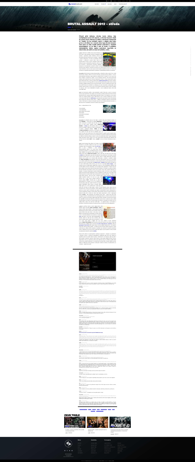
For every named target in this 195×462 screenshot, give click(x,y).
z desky (85, 125)
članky (79, 445)
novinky (79, 443)
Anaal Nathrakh (103, 409)
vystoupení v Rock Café (84, 225)
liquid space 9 (107, 443)
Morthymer (120, 448)
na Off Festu (97, 146)
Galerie (110, 4)
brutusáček (74, 29)
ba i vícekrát (109, 223)
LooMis (69, 29)
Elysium (119, 443)
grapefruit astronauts (109, 447)
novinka (94, 230)
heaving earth (107, 448)
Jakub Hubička (101, 460)
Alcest (109, 409)
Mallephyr (106, 452)
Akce (115, 4)
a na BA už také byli (101, 223)
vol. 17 (90, 409)
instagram (80, 452)
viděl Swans (93, 98)
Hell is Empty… (110, 163)
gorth (71, 29)
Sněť (119, 452)
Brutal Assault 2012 (83, 409)
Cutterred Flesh (108, 445)
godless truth (121, 445)
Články (103, 4)
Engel (98, 409)
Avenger (94, 409)
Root (113, 409)
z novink (81, 155)
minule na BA (97, 162)
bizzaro (110, 460)
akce (79, 447)
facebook (80, 450)
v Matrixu (103, 162)
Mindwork (120, 450)
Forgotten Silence (100, 411)
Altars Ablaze (107, 450)
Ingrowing (93, 411)
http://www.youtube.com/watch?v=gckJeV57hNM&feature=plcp (91, 332)
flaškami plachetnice (103, 80)
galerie (79, 448)
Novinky (97, 4)
